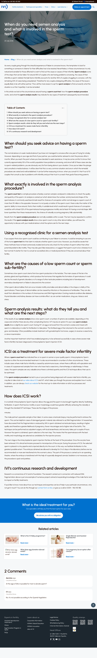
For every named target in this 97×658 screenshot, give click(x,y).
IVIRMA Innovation (33, 626)
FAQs (6, 632)
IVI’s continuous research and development (25, 131)
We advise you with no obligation (48, 515)
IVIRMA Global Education (35, 623)
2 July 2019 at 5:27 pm (11, 580)
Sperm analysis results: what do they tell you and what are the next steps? (37, 123)
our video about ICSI (30, 380)
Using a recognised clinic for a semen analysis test (27, 118)
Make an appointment (82, 7)
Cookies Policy (54, 620)
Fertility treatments (17, 7)
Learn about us (62, 7)
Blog (12, 59)
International (89, 1)
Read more (24, 543)
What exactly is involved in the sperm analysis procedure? (30, 115)
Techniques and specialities (34, 7)
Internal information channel (59, 626)
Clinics (53, 7)
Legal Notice (54, 617)
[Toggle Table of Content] (63, 108)
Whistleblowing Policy (57, 623)
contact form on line (45, 488)
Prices (46, 7)
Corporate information (34, 621)
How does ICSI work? (17, 129)
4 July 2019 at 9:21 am (11, 594)
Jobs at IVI (30, 629)
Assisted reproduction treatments (11, 621)
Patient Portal (78, 1)
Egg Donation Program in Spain (12, 629)
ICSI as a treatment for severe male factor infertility (28, 126)
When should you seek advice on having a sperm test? (29, 112)
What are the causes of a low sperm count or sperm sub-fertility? (33, 121)
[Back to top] (93, 605)
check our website (31, 383)
